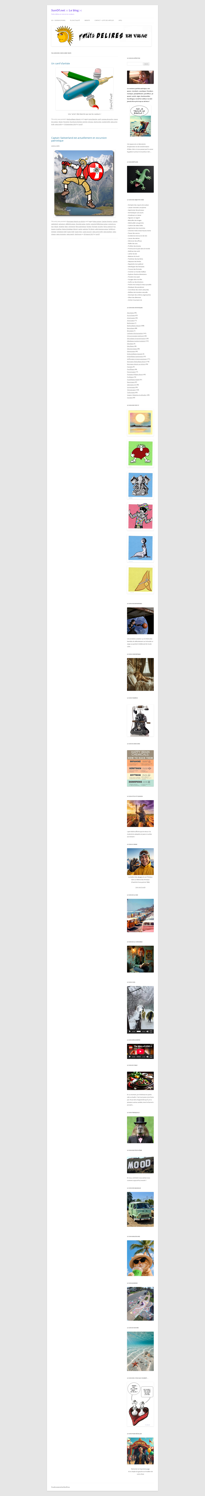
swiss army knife (97, 232)
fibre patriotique (81, 227)
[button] (140, 1010)
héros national (108, 227)
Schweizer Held (62, 232)
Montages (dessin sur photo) (76, 221)
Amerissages (131, 318)
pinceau (90, 122)
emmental (71, 227)
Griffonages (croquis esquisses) (137, 359)
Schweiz (53, 232)
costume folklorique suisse (99, 224)
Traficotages (131, 392)
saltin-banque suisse (101, 229)
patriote (85, 229)
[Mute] (147, 1031)
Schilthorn (112, 229)
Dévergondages (132, 349)
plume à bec (97, 122)
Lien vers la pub (140, 887)
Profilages (130, 377)
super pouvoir (87, 232)
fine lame (66, 122)
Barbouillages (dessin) (74, 119)
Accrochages (131, 315)
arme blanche (93, 119)
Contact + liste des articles (104, 20)
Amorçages (130, 320)
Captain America (107, 221)
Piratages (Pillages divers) (135, 374)
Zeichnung (78, 234)
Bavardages (130, 328)
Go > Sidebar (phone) (58, 20)
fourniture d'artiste (76, 122)
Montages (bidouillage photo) (136, 362)
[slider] (139, 1031)
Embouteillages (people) (134, 354)
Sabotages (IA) (131, 385)
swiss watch (70, 234)
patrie (80, 229)
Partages (130, 367)
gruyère (100, 227)
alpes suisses (97, 221)
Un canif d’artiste (60, 63)
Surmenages (131, 387)
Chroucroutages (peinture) (135, 336)
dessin (61, 122)
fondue (89, 227)
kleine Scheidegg (67, 229)
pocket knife (106, 122)
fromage (94, 227)
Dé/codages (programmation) (136, 338)
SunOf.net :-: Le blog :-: (66, 10)
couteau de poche (107, 119)
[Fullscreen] (151, 1031)
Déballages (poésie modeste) (136, 341)
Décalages (130, 344)
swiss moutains (61, 234)
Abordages (130, 313)
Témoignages (131, 390)
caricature (62, 224)
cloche (88, 224)
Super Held (70, 232)
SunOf (80, 124)
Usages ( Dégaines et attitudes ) (137, 395)
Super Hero (78, 232)
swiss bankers (107, 232)
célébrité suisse (70, 224)
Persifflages (130, 369)
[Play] (130, 1031)
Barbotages (130, 323)
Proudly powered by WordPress (60, 1487)
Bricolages (130, 331)
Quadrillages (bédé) (133, 380)
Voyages (129, 398)
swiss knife (58, 124)
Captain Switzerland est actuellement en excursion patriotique (79, 139)
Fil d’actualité (75, 20)
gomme (85, 122)
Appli (120, 20)
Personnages (131, 372)
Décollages (130, 346)
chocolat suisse (80, 224)
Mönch (75, 229)
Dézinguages (131, 351)
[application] (140, 1010)
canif (99, 119)
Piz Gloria (91, 229)
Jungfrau (59, 229)
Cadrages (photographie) (135, 333)
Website (87, 20)
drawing (61, 227)
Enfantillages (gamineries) (135, 356)
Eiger (66, 227)
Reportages (130, 382)
